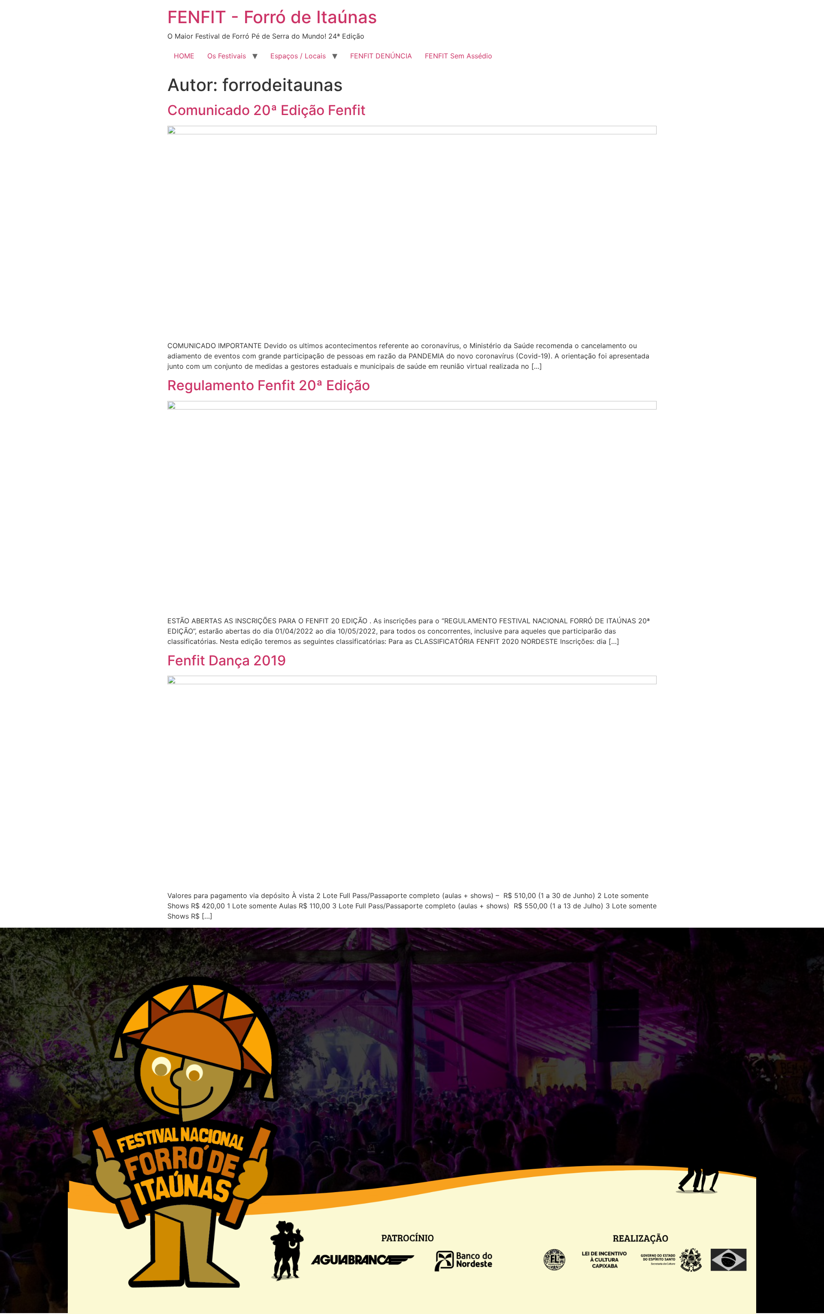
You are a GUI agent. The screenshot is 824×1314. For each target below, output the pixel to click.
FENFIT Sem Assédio (458, 56)
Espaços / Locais (298, 56)
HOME (184, 56)
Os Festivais (226, 56)
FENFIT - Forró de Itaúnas (272, 16)
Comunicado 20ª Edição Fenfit (266, 110)
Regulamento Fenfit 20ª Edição (268, 385)
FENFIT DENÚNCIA (381, 56)
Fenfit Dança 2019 (226, 660)
